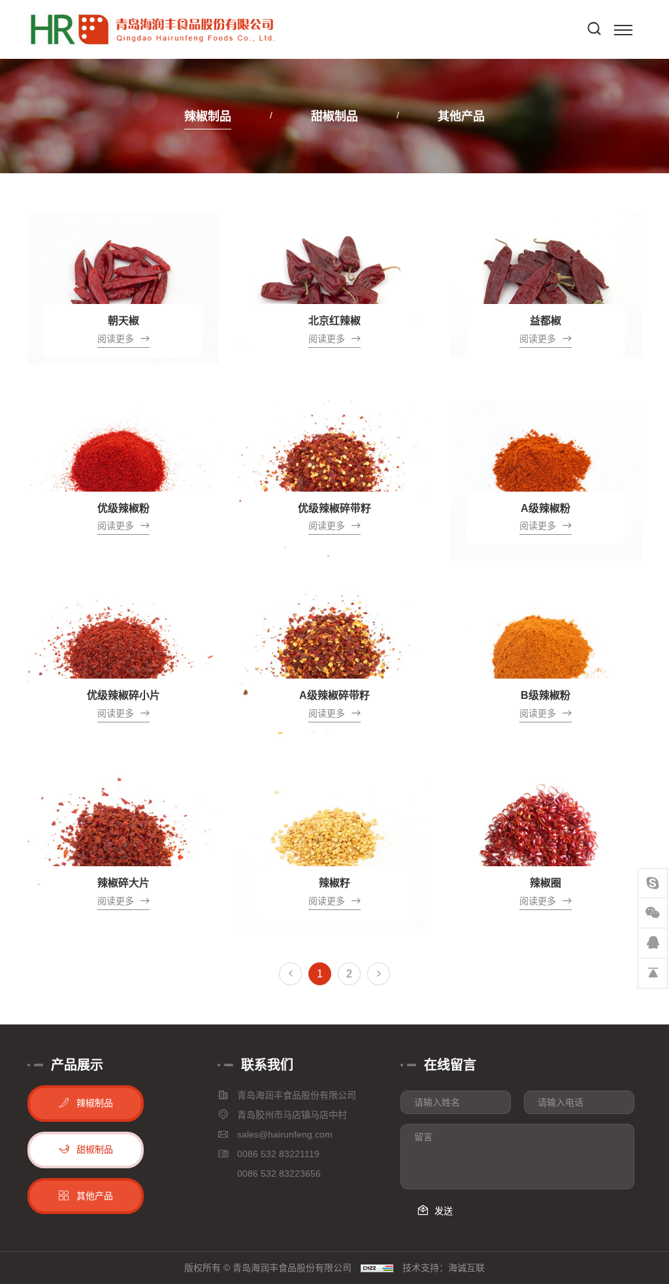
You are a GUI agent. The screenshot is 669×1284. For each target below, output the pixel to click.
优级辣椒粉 (123, 508)
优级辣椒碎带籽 (334, 508)
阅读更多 (115, 338)
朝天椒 (123, 320)
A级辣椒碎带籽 (334, 695)
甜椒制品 (334, 116)
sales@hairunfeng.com (285, 1134)
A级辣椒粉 (545, 508)
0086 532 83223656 (279, 1173)
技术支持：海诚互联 (443, 1267)
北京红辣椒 (334, 320)
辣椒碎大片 (123, 882)
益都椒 (545, 320)
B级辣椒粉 (545, 695)
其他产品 (461, 116)
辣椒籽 (334, 882)
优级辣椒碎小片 (123, 695)
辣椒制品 (207, 116)
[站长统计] (377, 1267)
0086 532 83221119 (278, 1154)
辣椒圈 (545, 882)
